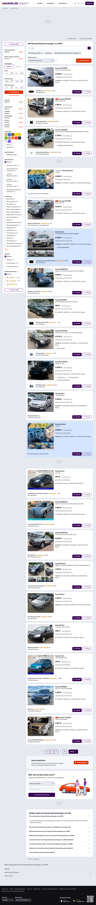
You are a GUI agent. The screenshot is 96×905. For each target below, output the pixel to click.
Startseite (5, 8)
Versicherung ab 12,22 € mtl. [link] (63, 402)
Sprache (4, 897)
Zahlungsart (8, 63)
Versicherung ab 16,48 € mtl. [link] (63, 695)
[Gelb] (16, 134)
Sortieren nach (32, 57)
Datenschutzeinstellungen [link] (50, 889)
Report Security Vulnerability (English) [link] (13, 891)
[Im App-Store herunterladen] (66, 901)
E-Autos (6, 120)
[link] (78, 3)
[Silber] (6, 141)
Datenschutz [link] (37, 889)
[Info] (17, 271)
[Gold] (19, 134)
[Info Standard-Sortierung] (56, 60)
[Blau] (9, 134)
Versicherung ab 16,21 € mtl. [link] (63, 108)
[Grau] (9, 138)
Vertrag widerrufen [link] (20, 889)
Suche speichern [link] (14, 95)
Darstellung (18, 897)
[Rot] (16, 138)
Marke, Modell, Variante (11, 57)
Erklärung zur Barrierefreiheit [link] (67, 889)
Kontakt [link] (29, 889)
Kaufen (9, 66)
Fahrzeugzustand (9, 50)
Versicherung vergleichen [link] (62, 179)
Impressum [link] (5, 889)
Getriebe (7, 125)
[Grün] (6, 138)
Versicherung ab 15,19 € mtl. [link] (63, 572)
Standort (7, 100)
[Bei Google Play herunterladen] (78, 901)
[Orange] (12, 138)
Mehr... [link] (6, 249)
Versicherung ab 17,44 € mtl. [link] (63, 77)
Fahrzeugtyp (8, 116)
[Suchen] (89, 48)
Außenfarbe (8, 132)
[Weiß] (12, 141)
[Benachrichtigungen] (75, 3)
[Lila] (9, 141)
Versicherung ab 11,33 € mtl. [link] (63, 240)
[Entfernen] (42, 53)
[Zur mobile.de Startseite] (17, 3)
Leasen (18, 66)
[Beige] (6, 134)
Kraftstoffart (8, 107)
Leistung (7, 111)
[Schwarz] (19, 138)
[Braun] (12, 134)
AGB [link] (11, 889)
